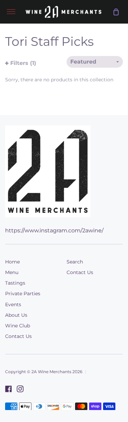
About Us (16, 315)
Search (75, 262)
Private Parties (22, 293)
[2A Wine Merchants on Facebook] (8, 388)
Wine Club (17, 326)
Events (13, 304)
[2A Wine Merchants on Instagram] (20, 388)
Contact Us (18, 336)
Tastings (15, 283)
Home (12, 262)
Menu (11, 272)
